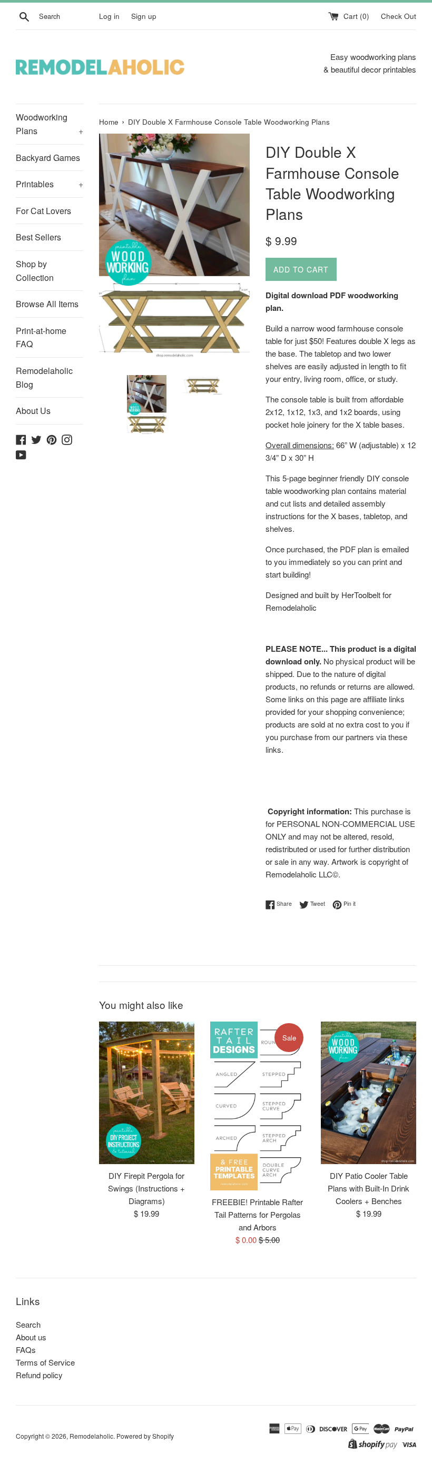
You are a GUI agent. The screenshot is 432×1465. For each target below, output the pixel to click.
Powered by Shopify (145, 1435)
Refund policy (39, 1374)
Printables (49, 184)
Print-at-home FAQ (41, 337)
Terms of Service (45, 1362)
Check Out (398, 16)
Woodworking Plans (49, 124)
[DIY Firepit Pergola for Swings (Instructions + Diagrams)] (146, 1093)
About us (31, 1336)
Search (28, 1324)
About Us (33, 411)
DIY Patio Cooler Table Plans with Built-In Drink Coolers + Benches (368, 1188)
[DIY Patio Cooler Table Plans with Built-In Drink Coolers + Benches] (368, 1093)
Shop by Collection (35, 271)
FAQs (26, 1349)
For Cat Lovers (43, 211)
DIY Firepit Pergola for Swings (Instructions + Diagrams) (146, 1188)
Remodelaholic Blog (44, 377)
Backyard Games (48, 157)
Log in (109, 16)
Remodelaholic (91, 1435)
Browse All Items (47, 304)
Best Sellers (38, 237)
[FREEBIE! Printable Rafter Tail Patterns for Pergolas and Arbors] (258, 1106)
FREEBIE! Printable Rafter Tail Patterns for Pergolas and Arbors (257, 1214)
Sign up (143, 16)
